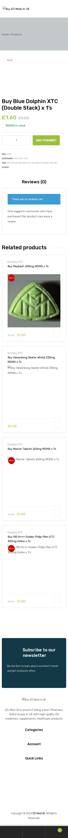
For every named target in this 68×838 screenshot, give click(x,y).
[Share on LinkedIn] (20, 167)
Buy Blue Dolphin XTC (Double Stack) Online (32, 163)
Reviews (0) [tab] (34, 181)
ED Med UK (39, 813)
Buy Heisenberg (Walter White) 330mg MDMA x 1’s (31, 360)
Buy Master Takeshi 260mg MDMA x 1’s (32, 449)
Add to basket (46, 140)
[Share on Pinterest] (29, 167)
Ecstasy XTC (21, 158)
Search (34, 832)
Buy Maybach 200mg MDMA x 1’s (28, 266)
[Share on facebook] (12, 167)
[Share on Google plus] (25, 167)
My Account (11, 832)
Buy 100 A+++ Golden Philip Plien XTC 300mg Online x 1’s (31, 539)
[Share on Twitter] (16, 167)
